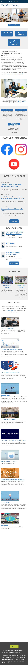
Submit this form (11, 125)
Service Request (21, 101)
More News (14, 221)
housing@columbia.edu (20, 99)
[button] (1, 1)
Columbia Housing (9, 5)
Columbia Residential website (15, 74)
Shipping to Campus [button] (14, 25)
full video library (9, 310)
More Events (14, 263)
